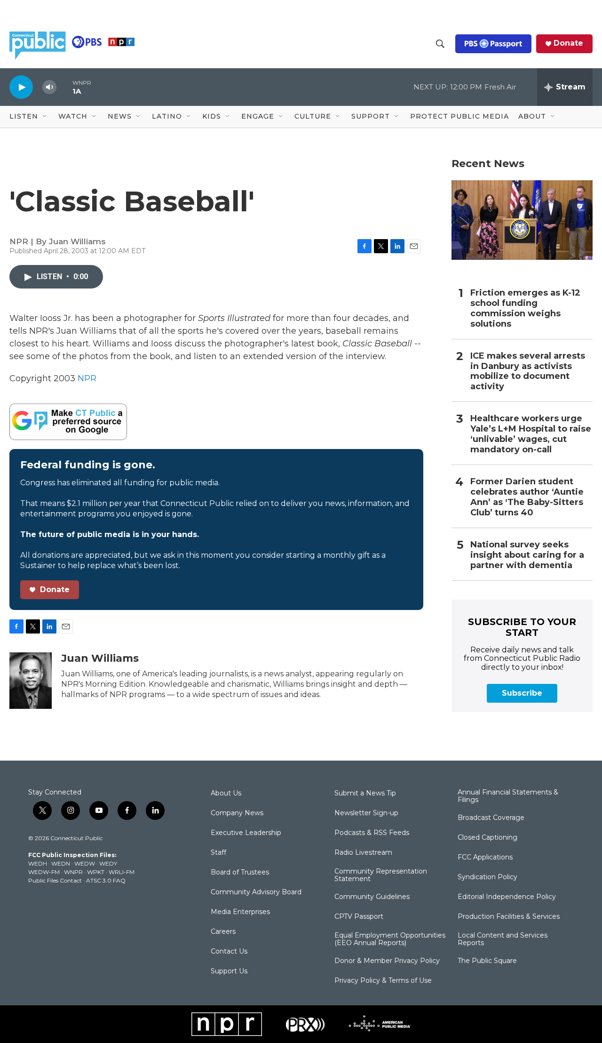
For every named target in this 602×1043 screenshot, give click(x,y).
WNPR (73, 871)
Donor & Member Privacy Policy (387, 961)
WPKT (95, 871)
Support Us (229, 971)
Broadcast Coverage (491, 818)
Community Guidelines (372, 897)
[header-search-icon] (440, 44)
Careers (223, 932)
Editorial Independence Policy (507, 897)
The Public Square (487, 961)
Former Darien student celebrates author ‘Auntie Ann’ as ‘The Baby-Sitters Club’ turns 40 (527, 497)
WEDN (60, 863)
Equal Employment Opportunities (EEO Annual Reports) (389, 939)
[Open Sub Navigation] (45, 116)
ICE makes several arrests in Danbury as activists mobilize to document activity (527, 371)
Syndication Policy (487, 877)
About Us (226, 793)
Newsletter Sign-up (366, 813)
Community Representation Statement (380, 875)
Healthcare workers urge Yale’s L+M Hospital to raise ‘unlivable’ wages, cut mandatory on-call (530, 434)
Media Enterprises (240, 912)
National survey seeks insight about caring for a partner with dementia (527, 555)
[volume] (49, 87)
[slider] (64, 87)
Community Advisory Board (256, 892)
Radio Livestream (363, 853)
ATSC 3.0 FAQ (106, 880)
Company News (237, 813)
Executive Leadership (246, 833)
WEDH (37, 863)
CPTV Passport (358, 917)
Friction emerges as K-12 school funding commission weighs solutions (525, 308)
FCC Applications (485, 857)
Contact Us (229, 951)
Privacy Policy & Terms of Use (383, 981)
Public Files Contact (55, 880)
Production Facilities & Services (509, 917)
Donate (568, 43)
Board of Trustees (240, 872)
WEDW (84, 863)
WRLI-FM (122, 871)
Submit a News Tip (365, 793)
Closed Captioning (487, 838)
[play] (21, 87)
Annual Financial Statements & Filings (508, 796)
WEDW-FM (44, 871)
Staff (218, 853)
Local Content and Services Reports (502, 939)
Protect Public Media (459, 116)
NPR (87, 378)
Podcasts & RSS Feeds (371, 833)
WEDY (108, 863)
